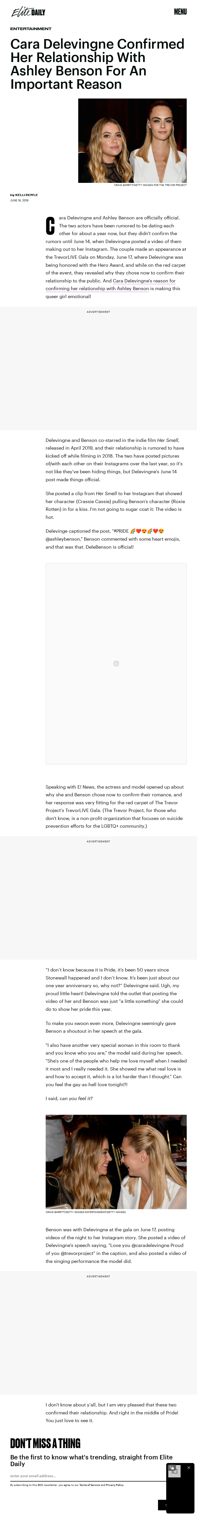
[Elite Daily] (28, 11)
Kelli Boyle (26, 195)
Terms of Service (90, 1484)
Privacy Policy (115, 1484)
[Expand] (172, 1468)
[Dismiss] (189, 1468)
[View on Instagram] (116, 663)
